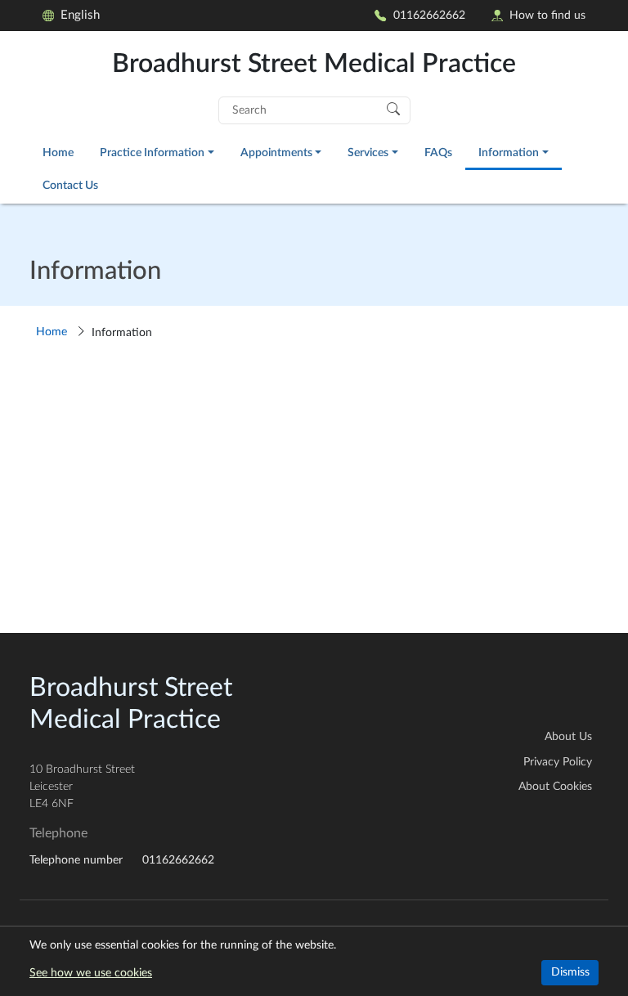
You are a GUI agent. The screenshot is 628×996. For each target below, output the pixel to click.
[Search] (393, 107)
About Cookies (555, 786)
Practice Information (152, 152)
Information (508, 152)
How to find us (547, 15)
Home (58, 152)
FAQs (438, 152)
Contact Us (70, 185)
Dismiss (570, 972)
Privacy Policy (557, 762)
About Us (568, 737)
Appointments (276, 152)
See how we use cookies (90, 973)
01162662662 (429, 15)
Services (368, 152)
